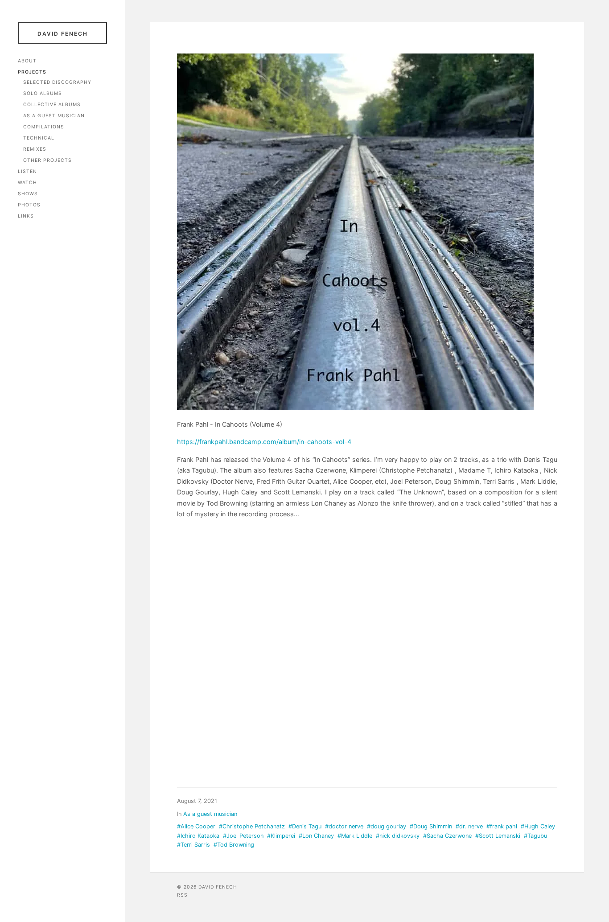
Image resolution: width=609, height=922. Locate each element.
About (27, 61)
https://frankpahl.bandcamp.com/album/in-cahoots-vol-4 (264, 441)
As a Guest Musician (54, 116)
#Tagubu (535, 835)
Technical (38, 138)
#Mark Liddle (354, 835)
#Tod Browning (234, 844)
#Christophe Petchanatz (252, 826)
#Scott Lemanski (497, 835)
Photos (29, 205)
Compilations (43, 127)
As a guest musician (210, 814)
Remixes (34, 149)
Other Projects (47, 160)
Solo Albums (42, 93)
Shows (28, 194)
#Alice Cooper (196, 826)
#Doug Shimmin (431, 826)
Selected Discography (57, 82)
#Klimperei (281, 835)
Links (26, 216)
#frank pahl (501, 826)
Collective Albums (52, 104)
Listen (27, 171)
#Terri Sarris (193, 844)
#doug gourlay (386, 826)
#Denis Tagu (304, 826)
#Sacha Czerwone (447, 835)
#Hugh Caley (538, 826)
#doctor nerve (344, 826)
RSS (182, 895)
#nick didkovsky (398, 835)
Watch (27, 182)
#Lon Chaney (316, 835)
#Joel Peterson (243, 835)
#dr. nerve (469, 826)
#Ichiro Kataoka (198, 835)
